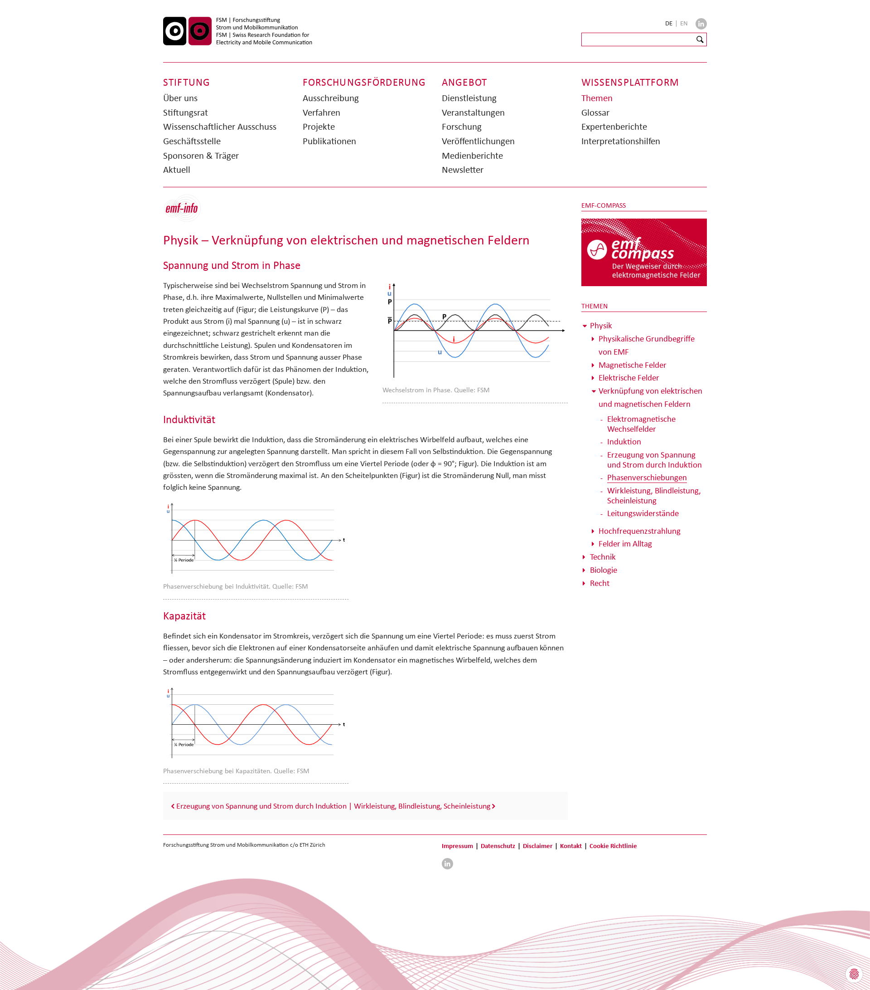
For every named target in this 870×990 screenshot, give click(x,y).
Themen (597, 98)
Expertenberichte (614, 126)
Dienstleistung (469, 98)
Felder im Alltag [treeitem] (625, 543)
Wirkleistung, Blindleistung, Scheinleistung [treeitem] (654, 495)
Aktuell (176, 170)
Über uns (180, 98)
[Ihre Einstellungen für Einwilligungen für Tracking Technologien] (854, 974)
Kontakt (571, 845)
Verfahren (321, 112)
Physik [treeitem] (601, 325)
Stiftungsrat (185, 112)
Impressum (457, 845)
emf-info (189, 213)
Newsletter (462, 170)
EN (684, 23)
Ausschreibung (331, 98)
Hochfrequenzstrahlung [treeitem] (640, 531)
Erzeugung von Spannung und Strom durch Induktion (261, 806)
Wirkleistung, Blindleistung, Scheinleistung (422, 806)
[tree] (644, 454)
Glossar (595, 112)
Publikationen (329, 141)
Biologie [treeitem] (603, 570)
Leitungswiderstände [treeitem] (643, 513)
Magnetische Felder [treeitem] (633, 365)
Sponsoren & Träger (201, 155)
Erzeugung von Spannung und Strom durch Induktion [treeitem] (654, 459)
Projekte (319, 126)
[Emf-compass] (644, 251)
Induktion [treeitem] (624, 441)
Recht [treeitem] (599, 583)
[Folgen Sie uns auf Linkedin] (701, 23)
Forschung (462, 126)
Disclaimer (537, 845)
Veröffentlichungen (478, 141)
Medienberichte (472, 155)
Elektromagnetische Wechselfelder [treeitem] (641, 424)
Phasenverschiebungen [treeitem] (647, 477)
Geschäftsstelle (192, 141)
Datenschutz (498, 845)
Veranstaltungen (473, 112)
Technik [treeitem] (603, 556)
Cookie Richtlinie (613, 845)
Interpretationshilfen (620, 141)
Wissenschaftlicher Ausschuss (219, 126)
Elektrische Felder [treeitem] (629, 377)
